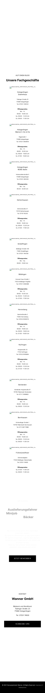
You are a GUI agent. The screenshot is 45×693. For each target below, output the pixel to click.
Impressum (39, 685)
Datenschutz (22, 687)
